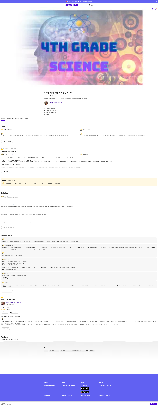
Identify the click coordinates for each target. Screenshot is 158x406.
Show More (5, 171)
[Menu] (92, 5)
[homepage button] (71, 5)
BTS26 (81, 1)
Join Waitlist (153, 403)
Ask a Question (15, 312)
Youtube (5, 277)
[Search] (89, 5)
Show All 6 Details (7, 291)
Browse (80, 5)
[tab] (3, 118)
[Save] (156, 9)
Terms (88, 1)
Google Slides (6, 278)
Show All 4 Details (7, 141)
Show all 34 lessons (7, 227)
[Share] (153, 9)
